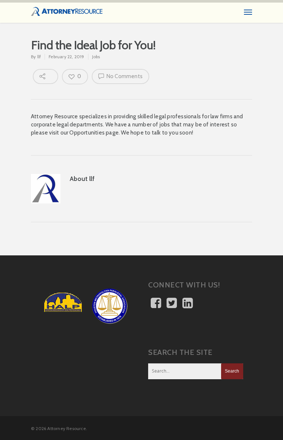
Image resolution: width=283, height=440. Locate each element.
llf (39, 56)
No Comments (124, 76)
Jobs (96, 56)
